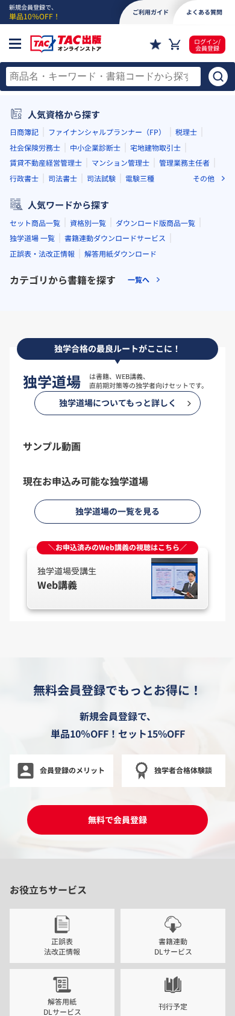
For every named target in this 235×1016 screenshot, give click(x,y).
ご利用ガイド (151, 11)
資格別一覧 (88, 223)
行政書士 (24, 178)
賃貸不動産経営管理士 (46, 162)
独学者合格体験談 (183, 770)
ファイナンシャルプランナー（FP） (107, 132)
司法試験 (101, 178)
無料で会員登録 (117, 820)
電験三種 (139, 178)
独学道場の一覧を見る (117, 511)
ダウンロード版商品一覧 (155, 223)
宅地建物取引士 (155, 147)
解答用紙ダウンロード (120, 253)
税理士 (186, 132)
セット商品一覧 (35, 223)
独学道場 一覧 (32, 238)
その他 (204, 178)
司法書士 (62, 178)
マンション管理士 (120, 162)
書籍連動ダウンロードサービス (115, 238)
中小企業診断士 (95, 147)
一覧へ (138, 279)
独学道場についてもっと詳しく (118, 403)
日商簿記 (24, 132)
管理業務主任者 (184, 162)
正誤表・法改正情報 (42, 253)
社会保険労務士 (35, 147)
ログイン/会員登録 (207, 44)
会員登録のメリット (72, 770)
